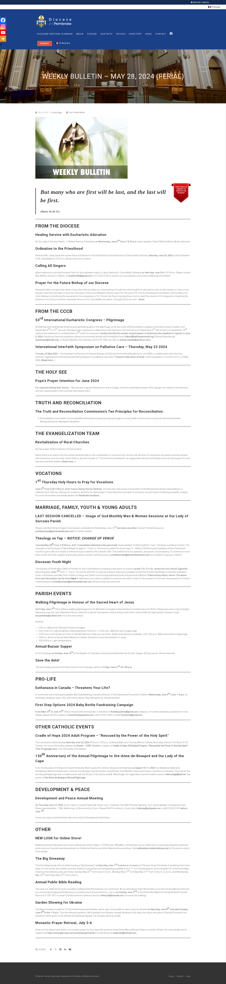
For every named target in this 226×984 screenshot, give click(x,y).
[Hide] (1, 45)
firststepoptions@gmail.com (124, 712)
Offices (120, 34)
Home (171, 976)
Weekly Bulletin (79, 112)
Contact (160, 34)
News (148, 34)
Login (188, 976)
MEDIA (79, 34)
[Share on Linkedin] (65, 949)
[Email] (70, 949)
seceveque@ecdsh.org (47, 340)
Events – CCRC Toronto (88, 745)
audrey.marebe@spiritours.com (134, 340)
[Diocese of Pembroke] (54, 21)
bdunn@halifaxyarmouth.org (139, 336)
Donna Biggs (57, 112)
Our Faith (106, 34)
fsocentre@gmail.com (131, 715)
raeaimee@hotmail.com (124, 933)
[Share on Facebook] (51, 949)
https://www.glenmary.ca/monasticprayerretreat (71, 933)
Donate (44, 43)
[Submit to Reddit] (60, 949)
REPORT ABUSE (201, 2)
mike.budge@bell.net (175, 774)
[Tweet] (55, 949)
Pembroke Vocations (89, 495)
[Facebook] (3, 20)
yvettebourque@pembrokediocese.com (54, 531)
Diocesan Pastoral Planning (55, 34)
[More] (3, 39)
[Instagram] (3, 26)
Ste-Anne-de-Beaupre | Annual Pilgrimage (65, 777)
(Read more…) (48, 360)
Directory (135, 34)
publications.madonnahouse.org (152, 848)
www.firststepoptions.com (81, 715)
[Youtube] (3, 32)
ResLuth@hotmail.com (112, 895)
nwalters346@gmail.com (80, 276)
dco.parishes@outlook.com (48, 615)
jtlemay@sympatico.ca (149, 808)
